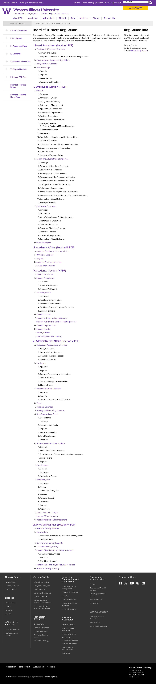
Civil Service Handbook (70, 644)
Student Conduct (43, 314)
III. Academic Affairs (18, 46)
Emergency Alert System (42, 586)
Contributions (42, 465)
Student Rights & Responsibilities (67, 648)
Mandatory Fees (43, 479)
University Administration (98, 626)
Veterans (51, 667)
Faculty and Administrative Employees (52, 159)
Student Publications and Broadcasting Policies (56, 322)
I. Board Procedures (18, 30)
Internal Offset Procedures (47, 516)
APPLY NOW (135, 8)
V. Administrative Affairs (20, 61)
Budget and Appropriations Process (51, 345)
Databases (9, 610)
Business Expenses (44, 407)
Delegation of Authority (46, 64)
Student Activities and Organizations (51, 318)
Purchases (40, 363)
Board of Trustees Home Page (18, 96)
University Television (69, 599)
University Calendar (44, 255)
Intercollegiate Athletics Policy (49, 336)
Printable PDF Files (18, 77)
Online (65, 13)
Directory (99, 3)
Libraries (77, 3)
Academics (33, 18)
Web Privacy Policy (51, 677)
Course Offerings (88, 3)
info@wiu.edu (133, 677)
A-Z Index (108, 3)
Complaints (66, 653)
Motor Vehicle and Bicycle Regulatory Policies (55, 565)
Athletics (84, 18)
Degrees (40, 258)
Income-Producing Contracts (48, 388)
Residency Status (43, 292)
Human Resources (96, 599)
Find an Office (95, 622)
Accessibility (11, 667)
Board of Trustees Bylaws (18, 86)
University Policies (68, 625)
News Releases (11, 582)
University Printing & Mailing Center (69, 587)
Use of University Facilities (47, 528)
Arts (73, 18)
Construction (42, 532)
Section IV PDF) (57, 270)
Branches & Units (11, 603)
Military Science (43, 332)
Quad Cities (55, 13)
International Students (34, 3)
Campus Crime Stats (41, 597)
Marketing (65, 596)
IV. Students (15, 54)
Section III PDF (65, 247)
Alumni (62, 18)
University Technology (41, 641)
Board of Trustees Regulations (68, 629)
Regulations (65, 23)
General (39, 90)
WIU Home (39, 23)
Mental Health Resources (42, 593)
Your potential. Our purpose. (25, 13)
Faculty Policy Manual (69, 634)
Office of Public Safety (41, 582)
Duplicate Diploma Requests (12, 634)
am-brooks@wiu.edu (139, 50)
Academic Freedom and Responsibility (52, 251)
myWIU (117, 3)
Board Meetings (43, 67)
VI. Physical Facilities (18, 69)
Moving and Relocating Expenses (50, 410)
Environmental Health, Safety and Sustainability (42, 607)
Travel (39, 403)
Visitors (22, 3)
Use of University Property (47, 568)
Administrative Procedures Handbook (70, 639)
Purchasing (94, 603)
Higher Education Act (69, 609)
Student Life (109, 18)
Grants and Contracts (45, 266)
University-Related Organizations (50, 443)
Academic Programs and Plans (49, 262)
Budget (92, 584)
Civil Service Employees (46, 206)
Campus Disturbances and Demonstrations (54, 550)
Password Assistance (41, 631)
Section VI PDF (66, 524)
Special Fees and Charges (47, 512)
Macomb (44, 13)
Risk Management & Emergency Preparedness (43, 601)
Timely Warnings (39, 589)
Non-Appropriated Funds (47, 414)
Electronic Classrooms (41, 628)
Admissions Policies (44, 274)
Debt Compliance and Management (51, 520)
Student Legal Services (46, 325)
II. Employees (16, 38)
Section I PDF (64, 45)
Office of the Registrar (11, 623)
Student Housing (43, 329)
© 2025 (8, 677)
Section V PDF (71, 341)
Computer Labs (39, 624)
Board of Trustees (52, 23)
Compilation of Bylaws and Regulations (53, 60)
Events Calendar (11, 589)
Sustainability (38, 667)
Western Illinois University (36, 10)
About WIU (18, 18)
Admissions (48, 18)
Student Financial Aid (45, 278)
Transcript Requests (13, 629)
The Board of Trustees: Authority (50, 49)
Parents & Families (10, 3)
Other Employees (43, 242)
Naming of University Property (49, 543)
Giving (96, 18)
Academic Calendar (12, 586)
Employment (24, 667)
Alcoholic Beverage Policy (47, 546)
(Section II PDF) (57, 86)
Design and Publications (70, 592)
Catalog (8, 606)
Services (9, 614)
